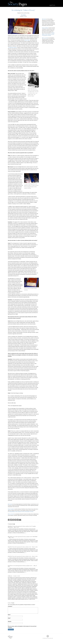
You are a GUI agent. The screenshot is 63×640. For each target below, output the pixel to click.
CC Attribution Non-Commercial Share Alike (48, 638)
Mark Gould (10, 504)
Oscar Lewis (27, 40)
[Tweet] (11, 520)
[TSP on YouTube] (50, 5)
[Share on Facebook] (9, 520)
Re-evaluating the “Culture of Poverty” (23, 10)
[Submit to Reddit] (18, 520)
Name (9, 614)
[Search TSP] (54, 5)
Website (9, 621)
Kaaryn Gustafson (11, 509)
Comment (10, 606)
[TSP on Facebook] (52, 5)
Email (9, 618)
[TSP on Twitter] (51, 5)
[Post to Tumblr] (13, 520)
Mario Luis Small (11, 514)
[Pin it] (15, 520)
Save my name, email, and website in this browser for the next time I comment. (22, 627)
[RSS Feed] (53, 5)
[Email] (20, 520)
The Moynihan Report (12, 47)
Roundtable (23, 15)
